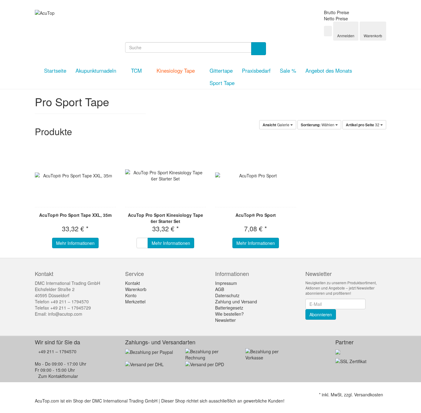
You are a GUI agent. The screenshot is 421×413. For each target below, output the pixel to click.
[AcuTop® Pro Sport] (255, 175)
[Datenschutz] (350, 361)
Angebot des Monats (328, 70)
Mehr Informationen (75, 243)
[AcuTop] (45, 12)
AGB (219, 289)
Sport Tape (222, 83)
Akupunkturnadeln (97, 70)
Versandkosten (368, 394)
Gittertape (221, 70)
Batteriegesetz (229, 308)
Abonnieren (320, 314)
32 (363, 125)
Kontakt (132, 283)
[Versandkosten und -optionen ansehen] (210, 357)
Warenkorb (135, 289)
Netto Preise (336, 18)
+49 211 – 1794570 (57, 351)
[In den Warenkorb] (142, 243)
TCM (137, 70)
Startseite (55, 70)
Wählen (318, 125)
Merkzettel (135, 301)
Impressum (226, 283)
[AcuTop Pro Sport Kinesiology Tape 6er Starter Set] (165, 175)
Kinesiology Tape (176, 70)
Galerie (276, 125)
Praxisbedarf (256, 70)
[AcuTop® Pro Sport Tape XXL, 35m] (75, 175)
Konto (131, 295)
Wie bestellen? (229, 314)
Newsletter (225, 320)
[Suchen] (258, 48)
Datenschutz (227, 295)
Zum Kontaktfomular (58, 376)
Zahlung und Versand (236, 301)
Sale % (288, 70)
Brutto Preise (336, 12)
